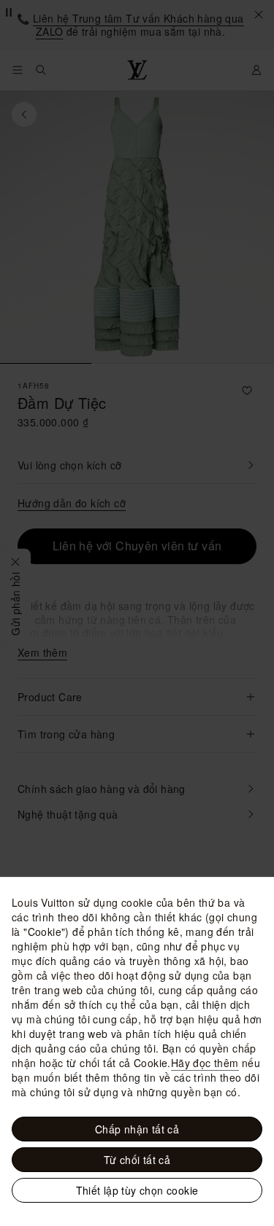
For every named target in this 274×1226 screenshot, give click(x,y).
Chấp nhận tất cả (137, 1129)
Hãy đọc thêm (205, 1062)
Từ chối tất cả (137, 1159)
